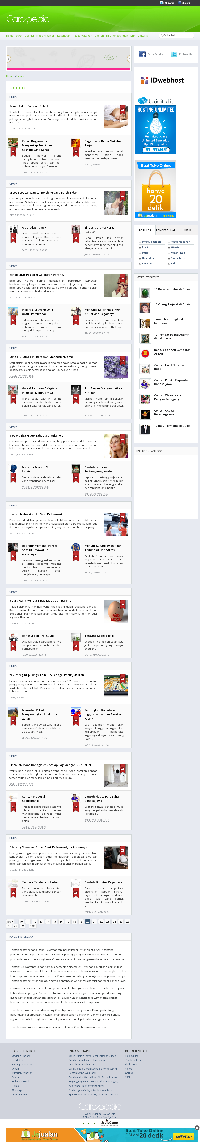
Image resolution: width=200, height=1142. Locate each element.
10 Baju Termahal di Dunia (172, 426)
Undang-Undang (21, 1055)
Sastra (15, 1077)
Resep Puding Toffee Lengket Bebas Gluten (92, 1055)
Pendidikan (18, 1060)
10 (21, 921)
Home (9, 35)
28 (15, 926)
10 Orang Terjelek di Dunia (172, 304)
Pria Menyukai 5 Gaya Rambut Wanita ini (90, 1090)
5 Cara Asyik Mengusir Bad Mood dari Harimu (40, 600)
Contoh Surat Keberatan (82, 1064)
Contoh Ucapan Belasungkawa (165, 412)
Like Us (185, 2)
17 (67, 921)
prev (10, 921)
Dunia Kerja (178, 258)
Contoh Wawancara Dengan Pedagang (167, 397)
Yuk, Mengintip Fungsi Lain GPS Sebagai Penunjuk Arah (46, 675)
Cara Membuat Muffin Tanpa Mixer (88, 1060)
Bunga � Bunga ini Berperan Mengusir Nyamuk (41, 357)
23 (107, 921)
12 (34, 921)
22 (101, 921)
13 (41, 921)
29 (22, 926)
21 (94, 921)
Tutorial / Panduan (22, 1073)
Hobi (173, 263)
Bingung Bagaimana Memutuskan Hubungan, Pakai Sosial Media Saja (106, 1081)
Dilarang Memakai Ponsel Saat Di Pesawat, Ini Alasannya (39, 550)
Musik (145, 252)
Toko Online (131, 1055)
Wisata (175, 247)
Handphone (149, 258)
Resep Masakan (82, 35)
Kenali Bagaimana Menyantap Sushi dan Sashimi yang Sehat (37, 145)
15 (54, 921)
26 (127, 921)
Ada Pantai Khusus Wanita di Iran (87, 1085)
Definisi (29, 35)
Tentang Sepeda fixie (99, 635)
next (32, 926)
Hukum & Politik (20, 1081)
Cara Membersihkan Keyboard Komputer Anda (95, 1068)
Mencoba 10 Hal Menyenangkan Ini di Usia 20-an (39, 714)
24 (114, 921)
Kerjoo (128, 1068)
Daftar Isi (143, 35)
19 (81, 921)
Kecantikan (178, 252)
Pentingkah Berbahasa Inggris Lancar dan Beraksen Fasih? (104, 714)
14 (47, 921)
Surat (19, 35)
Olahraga (17, 1090)
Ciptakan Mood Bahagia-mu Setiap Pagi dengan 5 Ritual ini (50, 765)
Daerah (99, 35)
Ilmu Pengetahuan (117, 35)
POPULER (145, 230)
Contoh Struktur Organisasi (104, 882)
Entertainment (20, 1094)
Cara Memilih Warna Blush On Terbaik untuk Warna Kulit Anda (103, 1077)
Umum (20, 76)
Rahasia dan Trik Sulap (38, 635)
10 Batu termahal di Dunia (172, 289)
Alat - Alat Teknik (34, 227)
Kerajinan (148, 263)
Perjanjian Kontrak (22, 1064)
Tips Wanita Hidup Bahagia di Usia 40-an (37, 435)
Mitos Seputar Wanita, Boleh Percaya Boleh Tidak (43, 192)
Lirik (132, 35)
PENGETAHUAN (166, 230)
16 (61, 921)
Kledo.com (131, 1064)
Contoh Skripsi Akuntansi (82, 1073)
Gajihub (129, 1073)
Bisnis (145, 247)
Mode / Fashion (45, 35)
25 (120, 921)
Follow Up (168, 2)
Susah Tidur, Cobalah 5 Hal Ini (29, 106)
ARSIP (187, 230)
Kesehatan (63, 35)
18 (74, 921)
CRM (127, 1077)
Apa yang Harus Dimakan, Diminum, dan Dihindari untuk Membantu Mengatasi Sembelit (117, 1094)
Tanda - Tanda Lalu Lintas (40, 882)
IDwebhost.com (133, 1060)
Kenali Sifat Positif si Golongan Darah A (36, 274)
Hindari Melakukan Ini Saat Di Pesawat (35, 514)
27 (9, 926)
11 (27, 921)
